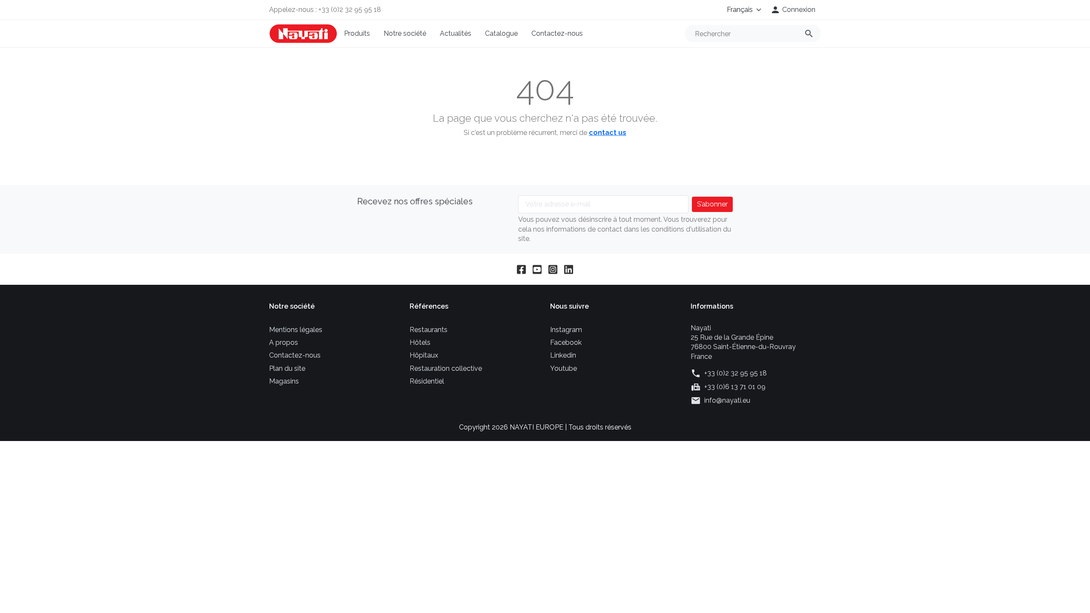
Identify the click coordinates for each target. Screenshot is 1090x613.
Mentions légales (295, 330)
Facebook (566, 342)
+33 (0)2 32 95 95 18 (735, 373)
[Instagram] (552, 269)
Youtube (563, 368)
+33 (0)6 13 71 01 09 (735, 387)
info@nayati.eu (727, 400)
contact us (607, 133)
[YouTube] (537, 269)
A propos (283, 342)
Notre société (405, 33)
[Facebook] (521, 269)
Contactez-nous (557, 33)
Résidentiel (427, 381)
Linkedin (563, 355)
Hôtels (420, 342)
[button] (793, 10)
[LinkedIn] (568, 269)
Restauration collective (446, 368)
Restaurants (428, 330)
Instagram (566, 330)
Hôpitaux (424, 355)
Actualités (455, 33)
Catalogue (501, 33)
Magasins (284, 381)
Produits (357, 33)
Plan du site (287, 368)
